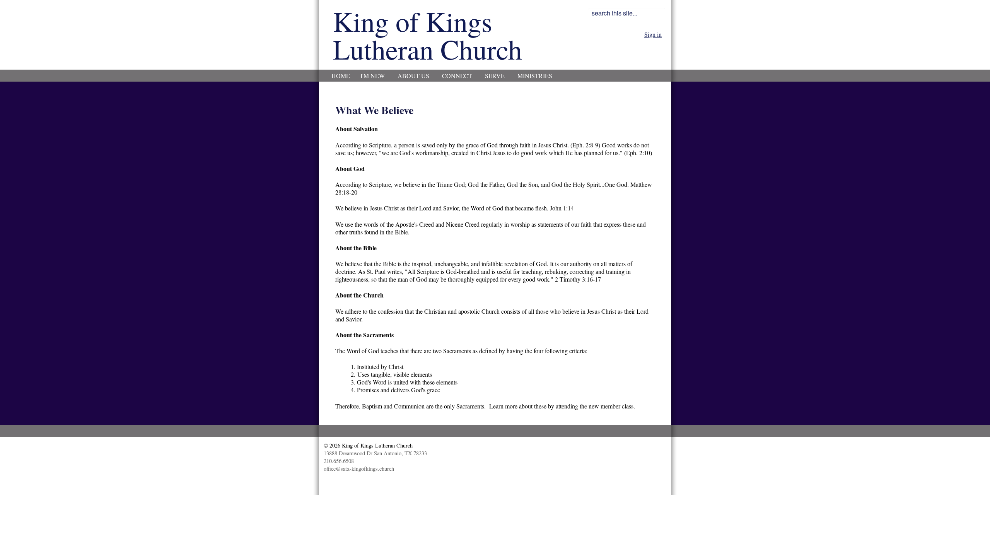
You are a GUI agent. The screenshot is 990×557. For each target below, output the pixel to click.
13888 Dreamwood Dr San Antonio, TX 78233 (375, 453)
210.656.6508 (339, 461)
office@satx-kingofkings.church (359, 468)
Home (340, 76)
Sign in (653, 34)
